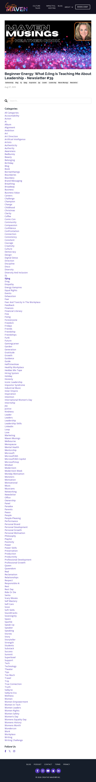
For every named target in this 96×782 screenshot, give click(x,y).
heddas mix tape (13, 370)
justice (8, 408)
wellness (9, 695)
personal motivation (15, 533)
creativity (9, 245)
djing (25, 82)
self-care (9, 604)
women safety (12, 713)
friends (8, 328)
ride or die (10, 592)
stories (8, 633)
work (7, 731)
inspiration (32, 82)
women (8, 698)
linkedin (9, 426)
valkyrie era (11, 692)
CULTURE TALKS (36, 7)
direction (9, 260)
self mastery (11, 601)
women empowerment (16, 701)
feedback (9, 305)
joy (39, 82)
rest (7, 586)
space (8, 618)
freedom (9, 322)
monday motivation (14, 473)
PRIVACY (66, 764)
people (8, 515)
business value (12, 192)
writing (8, 737)
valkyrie (9, 689)
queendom (10, 568)
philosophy (10, 535)
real (7, 571)
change (8, 204)
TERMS (57, 764)
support (9, 660)
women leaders (13, 707)
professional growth (15, 562)
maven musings (63, 82)
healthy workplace (14, 367)
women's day (11, 716)
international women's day (18, 399)
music (8, 485)
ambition (9, 130)
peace (8, 512)
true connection (13, 684)
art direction (11, 136)
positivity (9, 541)
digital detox (11, 257)
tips (7, 672)
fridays (8, 325)
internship (10, 402)
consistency (11, 237)
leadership (52, 82)
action (8, 118)
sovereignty (11, 615)
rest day (9, 589)
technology (10, 666)
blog (16, 82)
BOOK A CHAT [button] (82, 7)
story (7, 636)
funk (7, 337)
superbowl (10, 657)
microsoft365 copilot (15, 459)
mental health (12, 447)
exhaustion (10, 296)
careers (8, 195)
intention (9, 396)
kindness (9, 411)
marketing (10, 435)
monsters (9, 476)
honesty (9, 379)
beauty (8, 157)
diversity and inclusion (16, 272)
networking (11, 491)
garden (8, 346)
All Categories (12, 112)
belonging (10, 160)
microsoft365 (11, 456)
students (9, 645)
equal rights (11, 290)
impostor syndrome (15, 385)
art (6, 133)
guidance (9, 358)
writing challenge (14, 740)
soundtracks (11, 612)
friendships (11, 334)
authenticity (9, 82)
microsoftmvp (12, 462)
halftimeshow (12, 364)
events (8, 293)
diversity (9, 269)
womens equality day (15, 719)
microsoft (10, 453)
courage (9, 243)
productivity (11, 556)
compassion (11, 225)
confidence (10, 228)
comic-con (10, 219)
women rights (12, 710)
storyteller (10, 639)
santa (7, 595)
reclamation (11, 574)
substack (9, 648)
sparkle (8, 621)
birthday (9, 163)
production (10, 553)
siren (7, 607)
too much (10, 675)
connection (10, 234)
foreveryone (11, 319)
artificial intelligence (15, 139)
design (8, 254)
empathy (9, 284)
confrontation (12, 231)
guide (8, 361)
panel (7, 503)
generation (10, 349)
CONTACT (48, 764)
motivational (11, 482)
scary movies (11, 598)
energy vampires (13, 287)
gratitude (10, 352)
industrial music (13, 388)
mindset (9, 465)
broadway (10, 186)
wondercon (10, 728)
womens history (13, 722)
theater (9, 669)
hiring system (12, 373)
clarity (8, 213)
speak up (9, 624)
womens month (13, 725)
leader (44, 82)
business (9, 189)
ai (6, 121)
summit (9, 654)
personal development (16, 527)
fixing (8, 316)
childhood (10, 207)
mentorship (11, 450)
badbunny (10, 154)
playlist (8, 539)
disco (7, 266)
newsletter (74, 82)
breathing (10, 183)
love (7, 432)
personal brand (12, 524)
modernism (10, 467)
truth (8, 687)
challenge (10, 198)
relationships (11, 577)
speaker (9, 627)
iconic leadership (13, 382)
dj (21, 82)
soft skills (10, 610)
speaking (9, 630)
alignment (10, 127)
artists (8, 142)
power (8, 544)
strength (9, 642)
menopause (10, 444)
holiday (8, 376)
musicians (10, 488)
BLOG (60, 6)
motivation (10, 479)
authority (9, 148)
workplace (10, 734)
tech (7, 663)
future (8, 340)
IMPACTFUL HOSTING (50, 7)
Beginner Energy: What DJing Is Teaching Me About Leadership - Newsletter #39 (48, 76)
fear (7, 299)
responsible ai (12, 583)
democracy (10, 251)
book (7, 168)
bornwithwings (12, 171)
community (10, 222)
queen (8, 565)
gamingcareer (12, 343)
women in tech (12, 704)
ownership (10, 500)
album (8, 124)
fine (7, 313)
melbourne (10, 441)
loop (7, 429)
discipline (10, 263)
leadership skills (13, 423)
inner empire (11, 390)
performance (11, 521)
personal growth (13, 530)
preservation (11, 550)
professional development (18, 559)
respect (9, 580)
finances (9, 308)
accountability (12, 115)
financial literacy (13, 311)
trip (7, 681)
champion (10, 201)
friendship (10, 331)
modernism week (13, 470)
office (8, 497)
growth (8, 355)
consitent (10, 240)
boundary (9, 177)
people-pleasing (13, 518)
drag (7, 281)
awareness (10, 151)
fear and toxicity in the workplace (22, 302)
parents (9, 509)
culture (8, 248)
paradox (9, 506)
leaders (9, 417)
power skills (11, 547)
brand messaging (13, 180)
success (9, 651)
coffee (8, 216)
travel (8, 678)
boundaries (10, 174)
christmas (10, 210)
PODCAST (37, 764)
